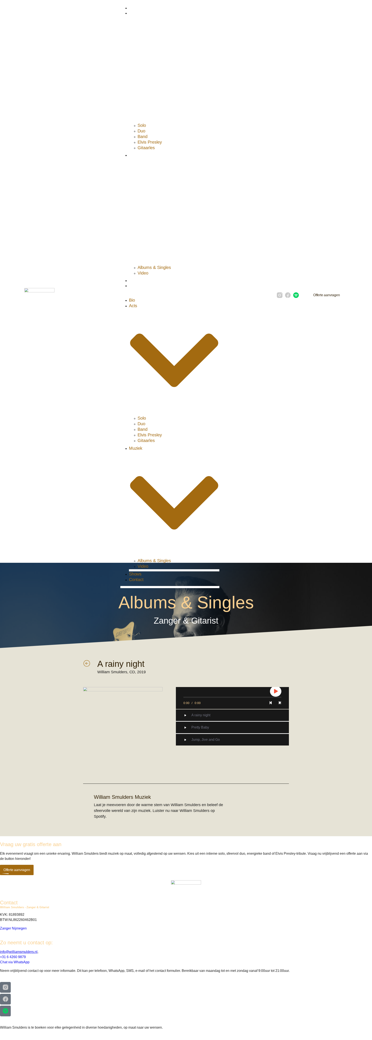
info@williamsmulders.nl (18, 952)
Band (142, 136)
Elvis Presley (150, 142)
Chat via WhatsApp (14, 962)
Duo (141, 131)
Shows (134, 280)
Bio (131, 8)
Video (143, 273)
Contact (135, 286)
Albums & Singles (154, 267)
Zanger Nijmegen (13, 928)
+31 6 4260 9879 (13, 957)
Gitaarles (146, 147)
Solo (142, 125)
